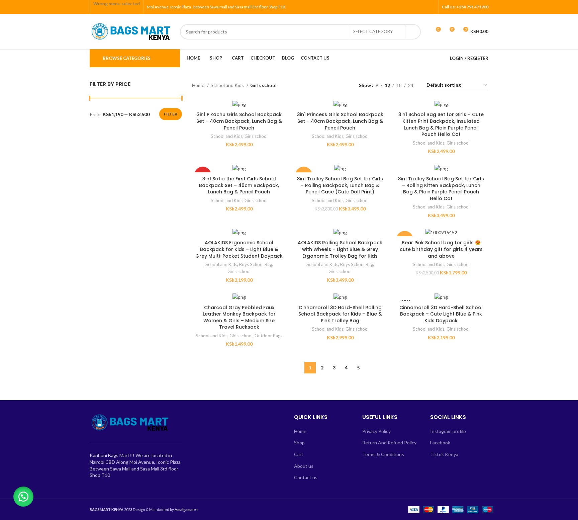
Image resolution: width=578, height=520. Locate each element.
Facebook (440, 442)
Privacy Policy (376, 431)
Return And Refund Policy (389, 442)
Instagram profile (448, 431)
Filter (170, 113)
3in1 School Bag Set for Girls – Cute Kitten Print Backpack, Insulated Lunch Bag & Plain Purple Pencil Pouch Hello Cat (441, 124)
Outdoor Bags (268, 335)
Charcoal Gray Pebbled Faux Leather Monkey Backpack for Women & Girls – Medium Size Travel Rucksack (239, 317)
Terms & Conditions (383, 454)
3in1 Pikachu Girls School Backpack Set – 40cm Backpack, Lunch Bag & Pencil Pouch (239, 121)
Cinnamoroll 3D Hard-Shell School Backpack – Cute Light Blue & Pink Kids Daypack (441, 314)
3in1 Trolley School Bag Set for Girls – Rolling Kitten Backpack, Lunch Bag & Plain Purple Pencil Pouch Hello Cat (441, 188)
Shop (299, 442)
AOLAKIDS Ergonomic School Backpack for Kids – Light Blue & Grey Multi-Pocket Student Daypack (239, 249)
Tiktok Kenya (444, 454)
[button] (23, 497)
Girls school (256, 136)
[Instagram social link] (415, 7)
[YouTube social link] (423, 7)
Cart (298, 454)
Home (198, 85)
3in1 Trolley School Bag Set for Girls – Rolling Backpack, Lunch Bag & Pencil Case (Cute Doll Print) (340, 185)
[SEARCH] (413, 31)
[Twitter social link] (408, 7)
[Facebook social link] (400, 7)
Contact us (305, 477)
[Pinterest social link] (431, 7)
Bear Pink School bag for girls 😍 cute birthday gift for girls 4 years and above (441, 249)
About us (303, 466)
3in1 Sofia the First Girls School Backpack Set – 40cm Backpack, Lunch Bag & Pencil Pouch (239, 185)
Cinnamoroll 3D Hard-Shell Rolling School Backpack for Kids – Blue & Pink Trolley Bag (340, 314)
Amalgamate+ (186, 509)
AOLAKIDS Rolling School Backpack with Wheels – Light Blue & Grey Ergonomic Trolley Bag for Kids (340, 249)
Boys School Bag (255, 264)
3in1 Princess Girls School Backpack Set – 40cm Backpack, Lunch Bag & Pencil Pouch (340, 121)
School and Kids (228, 85)
